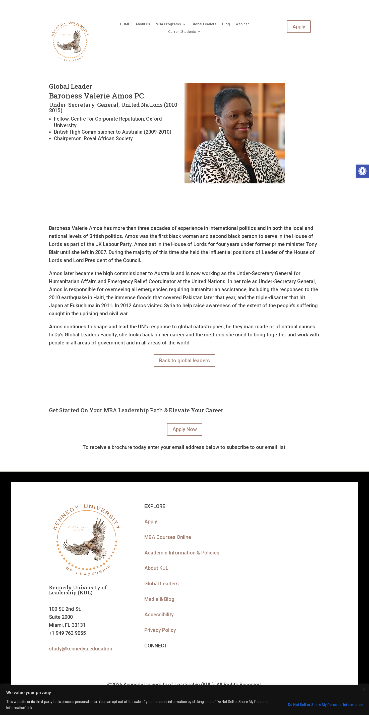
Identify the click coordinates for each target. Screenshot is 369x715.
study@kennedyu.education (80, 649)
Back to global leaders (184, 361)
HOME (125, 24)
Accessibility (159, 614)
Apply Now (184, 429)
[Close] (364, 689)
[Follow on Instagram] (168, 661)
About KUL (156, 568)
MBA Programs (168, 24)
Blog (226, 24)
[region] (184, 700)
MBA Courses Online (167, 537)
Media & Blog (159, 599)
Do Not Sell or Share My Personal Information (325, 705)
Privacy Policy (160, 630)
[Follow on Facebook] (158, 661)
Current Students (182, 32)
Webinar (242, 24)
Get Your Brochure (279, 584)
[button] (362, 171)
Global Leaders (204, 24)
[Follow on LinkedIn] (148, 661)
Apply (298, 27)
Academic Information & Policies (181, 553)
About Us (143, 24)
